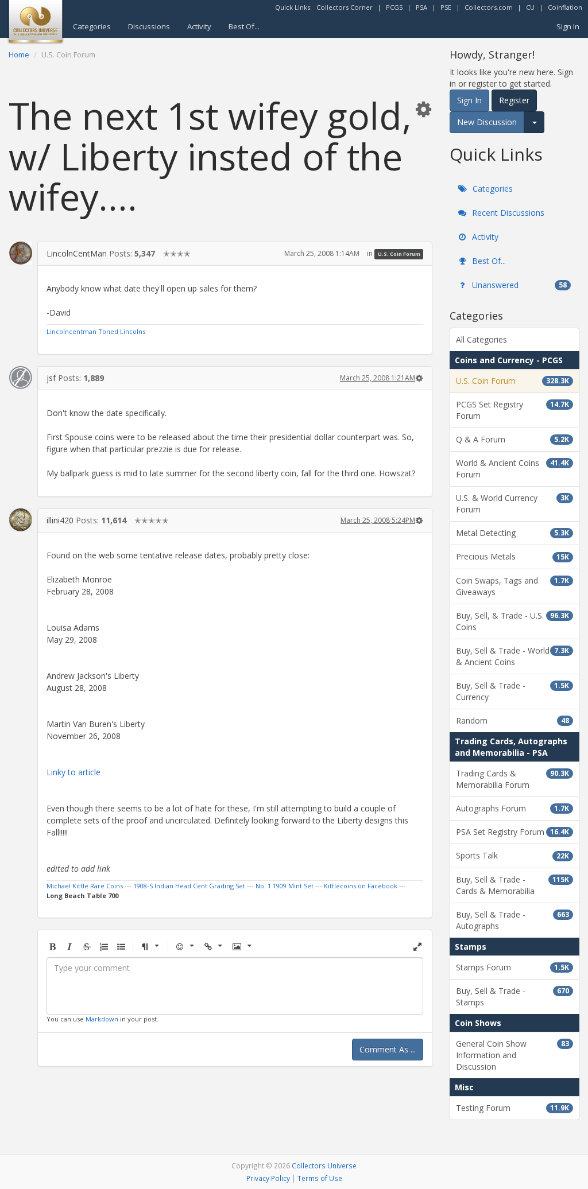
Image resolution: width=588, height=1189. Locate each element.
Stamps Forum (512, 967)
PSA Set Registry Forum (512, 831)
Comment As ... (387, 1049)
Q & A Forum (512, 439)
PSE (445, 7)
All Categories (481, 339)
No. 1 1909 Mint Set (285, 885)
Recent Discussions (507, 212)
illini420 (60, 520)
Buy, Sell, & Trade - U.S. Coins (512, 621)
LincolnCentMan (77, 253)
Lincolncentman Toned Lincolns (96, 331)
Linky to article (73, 772)
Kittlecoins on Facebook (360, 885)
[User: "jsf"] (20, 377)
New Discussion (487, 121)
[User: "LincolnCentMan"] (20, 253)
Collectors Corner (344, 7)
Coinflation (565, 7)
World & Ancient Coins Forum (512, 468)
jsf (51, 377)
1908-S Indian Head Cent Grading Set (189, 885)
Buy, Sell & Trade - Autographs (512, 920)
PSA (421, 7)
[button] (423, 108)
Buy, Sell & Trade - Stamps (512, 996)
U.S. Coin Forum (399, 254)
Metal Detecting (512, 532)
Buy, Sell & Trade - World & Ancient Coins (512, 656)
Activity (199, 26)
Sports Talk (512, 855)
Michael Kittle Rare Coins (85, 885)
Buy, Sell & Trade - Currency (512, 691)
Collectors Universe (324, 1165)
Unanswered (518, 284)
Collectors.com (489, 7)
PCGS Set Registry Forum (512, 410)
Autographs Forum (512, 808)
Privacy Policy (268, 1178)
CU (530, 7)
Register (514, 100)
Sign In (567, 26)
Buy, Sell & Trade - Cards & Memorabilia (512, 885)
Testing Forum (512, 1107)
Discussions (149, 26)
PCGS (394, 7)
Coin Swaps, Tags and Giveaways (512, 586)
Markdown (102, 1019)
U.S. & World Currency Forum (512, 503)
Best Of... (244, 26)
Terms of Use (319, 1178)
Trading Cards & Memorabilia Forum (512, 779)
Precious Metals (512, 556)
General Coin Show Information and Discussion (512, 1055)
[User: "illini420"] (20, 519)
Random (512, 720)
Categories (92, 26)
